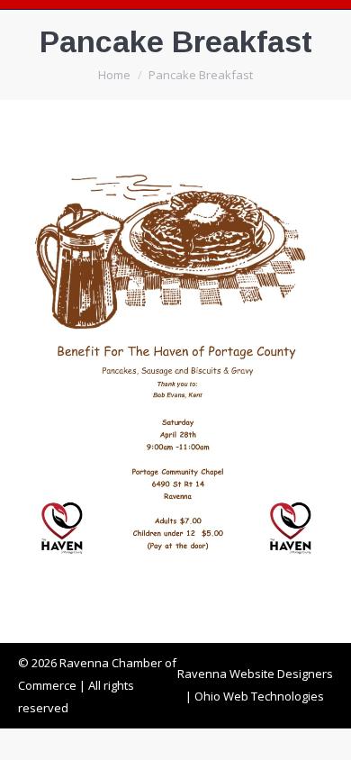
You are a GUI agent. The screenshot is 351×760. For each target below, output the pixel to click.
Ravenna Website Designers (255, 673)
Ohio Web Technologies (259, 696)
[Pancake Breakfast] (175, 367)
